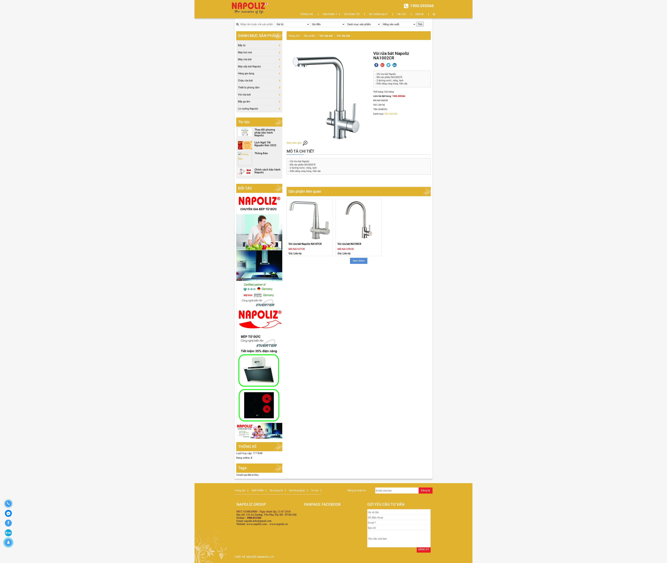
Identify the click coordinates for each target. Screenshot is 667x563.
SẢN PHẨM (329, 14)
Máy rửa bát (245, 59)
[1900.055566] (8, 503)
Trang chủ (306, 14)
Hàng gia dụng (246, 73)
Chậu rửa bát (245, 80)
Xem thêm (359, 260)
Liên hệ (419, 14)
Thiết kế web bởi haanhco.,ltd (254, 556)
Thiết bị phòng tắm (249, 87)
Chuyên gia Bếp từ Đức (247, 475)
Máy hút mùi (245, 52)
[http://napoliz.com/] (259, 250)
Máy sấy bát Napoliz (249, 66)
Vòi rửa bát (326, 35)
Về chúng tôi (352, 14)
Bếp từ (241, 45)
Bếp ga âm (244, 101)
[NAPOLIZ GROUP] (250, 7)
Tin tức (401, 14)
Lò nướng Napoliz (248, 108)
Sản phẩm (309, 35)
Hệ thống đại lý (378, 14)
